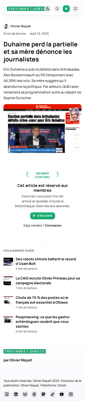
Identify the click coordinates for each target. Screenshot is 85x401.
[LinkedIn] (16, 394)
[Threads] (34, 394)
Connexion (53, 225)
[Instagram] (71, 394)
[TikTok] (52, 394)
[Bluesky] (25, 394)
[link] (28, 9)
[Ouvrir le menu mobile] (75, 8)
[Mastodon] (43, 394)
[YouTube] (61, 394)
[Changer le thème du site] (47, 8)
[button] (57, 8)
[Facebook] (6, 394)
